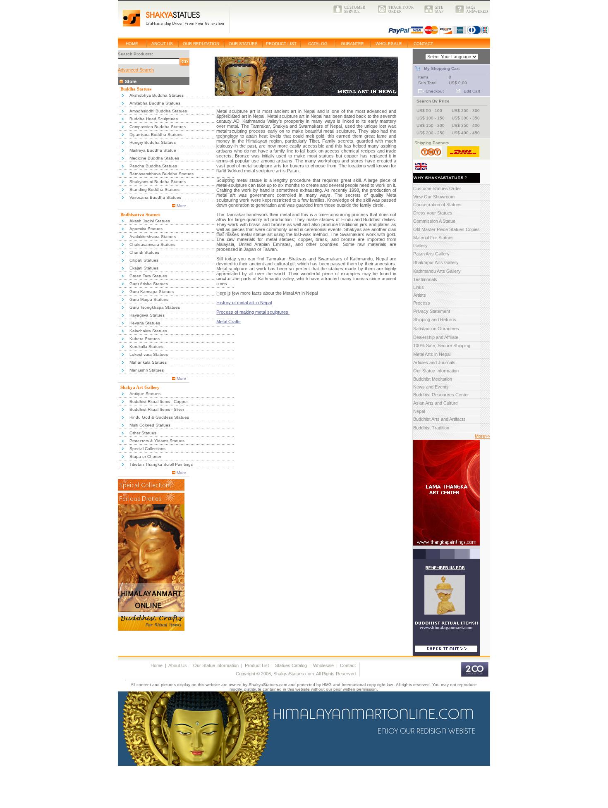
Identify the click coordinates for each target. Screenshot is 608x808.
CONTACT (423, 43)
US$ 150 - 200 (431, 125)
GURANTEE (352, 43)
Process (421, 302)
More (181, 205)
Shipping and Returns (434, 319)
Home (157, 665)
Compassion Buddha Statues (157, 126)
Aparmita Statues (146, 228)
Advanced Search (136, 69)
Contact (348, 665)
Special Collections (147, 448)
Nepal (419, 411)
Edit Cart (472, 91)
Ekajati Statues (143, 268)
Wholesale (323, 665)
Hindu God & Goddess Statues (159, 417)
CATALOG (318, 43)
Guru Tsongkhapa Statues (154, 307)
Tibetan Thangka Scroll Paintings (161, 464)
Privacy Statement (431, 311)
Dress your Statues (432, 212)
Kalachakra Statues (148, 331)
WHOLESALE (389, 43)
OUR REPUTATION (201, 43)
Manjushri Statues (146, 370)
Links (418, 287)
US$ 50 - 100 (429, 110)
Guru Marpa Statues (148, 299)
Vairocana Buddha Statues (155, 197)
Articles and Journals (434, 362)
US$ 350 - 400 (466, 125)
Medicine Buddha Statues (154, 158)
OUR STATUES (243, 43)
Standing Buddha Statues (154, 189)
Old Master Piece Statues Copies (446, 229)
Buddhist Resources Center (441, 394)
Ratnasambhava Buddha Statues (161, 174)
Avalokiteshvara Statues (152, 236)
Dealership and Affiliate (435, 337)
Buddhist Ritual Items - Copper (158, 401)
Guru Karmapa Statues (151, 291)
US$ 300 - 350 (466, 118)
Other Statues (142, 433)
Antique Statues (144, 393)
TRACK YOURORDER (401, 9)
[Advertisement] (151, 788)
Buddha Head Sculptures (153, 119)
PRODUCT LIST (281, 43)
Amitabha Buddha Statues (154, 103)
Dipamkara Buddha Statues (155, 134)
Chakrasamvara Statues (152, 244)
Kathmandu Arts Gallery (437, 271)
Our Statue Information (436, 370)
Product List (257, 665)
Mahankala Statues (148, 362)
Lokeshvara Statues (148, 354)
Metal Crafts (228, 321)
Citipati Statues (143, 260)
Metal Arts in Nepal (431, 354)
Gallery (420, 245)
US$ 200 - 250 (431, 133)
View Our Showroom (434, 196)
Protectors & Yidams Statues (156, 441)
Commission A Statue (434, 221)
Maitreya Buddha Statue (152, 150)
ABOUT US (162, 43)
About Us (177, 665)
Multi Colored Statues (149, 425)
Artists (419, 295)
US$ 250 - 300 (466, 110)
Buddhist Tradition (431, 427)
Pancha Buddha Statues (153, 166)
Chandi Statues (144, 252)
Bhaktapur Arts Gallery (436, 262)
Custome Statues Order (437, 188)
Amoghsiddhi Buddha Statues (158, 111)
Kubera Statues (144, 338)
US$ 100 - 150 (431, 118)
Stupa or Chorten (146, 456)
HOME (132, 43)
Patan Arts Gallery (431, 253)
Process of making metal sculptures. (253, 312)
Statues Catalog (291, 665)
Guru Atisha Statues (148, 283)
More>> (482, 436)
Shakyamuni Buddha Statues (157, 181)
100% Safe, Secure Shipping (441, 345)
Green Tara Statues (148, 276)
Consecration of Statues (437, 204)
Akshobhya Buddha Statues (156, 95)
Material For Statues (433, 237)
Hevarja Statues (144, 323)
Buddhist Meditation (432, 379)
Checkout (435, 91)
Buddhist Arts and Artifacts (439, 419)
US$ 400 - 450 (466, 133)
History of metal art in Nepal (244, 302)
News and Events (431, 386)
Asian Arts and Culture (435, 402)
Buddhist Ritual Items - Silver (156, 409)
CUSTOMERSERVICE (354, 9)
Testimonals (425, 279)
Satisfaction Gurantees (436, 328)
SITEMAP (439, 9)
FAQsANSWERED (477, 9)
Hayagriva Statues (147, 315)
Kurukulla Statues (146, 346)
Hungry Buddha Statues (152, 142)
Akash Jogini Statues (149, 221)
